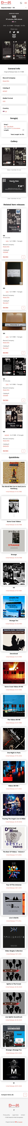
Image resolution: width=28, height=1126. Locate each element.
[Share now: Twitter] (14, 32)
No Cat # (5, 303)
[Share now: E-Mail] (18, 32)
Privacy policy (6, 1115)
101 (14, 16)
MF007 (5, 91)
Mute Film (6, 81)
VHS (4, 25)
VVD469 (5, 252)
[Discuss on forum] (14, 36)
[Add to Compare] (23, 256)
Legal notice (15, 1115)
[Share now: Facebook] (10, 32)
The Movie (10, 126)
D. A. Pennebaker (16, 128)
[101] (14, 220)
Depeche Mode (14, 13)
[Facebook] (14, 1110)
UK (15, 21)
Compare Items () (7, 1095)
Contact (23, 1115)
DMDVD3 (6, 446)
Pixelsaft (20, 1122)
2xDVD (7, 435)
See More (5, 257)
